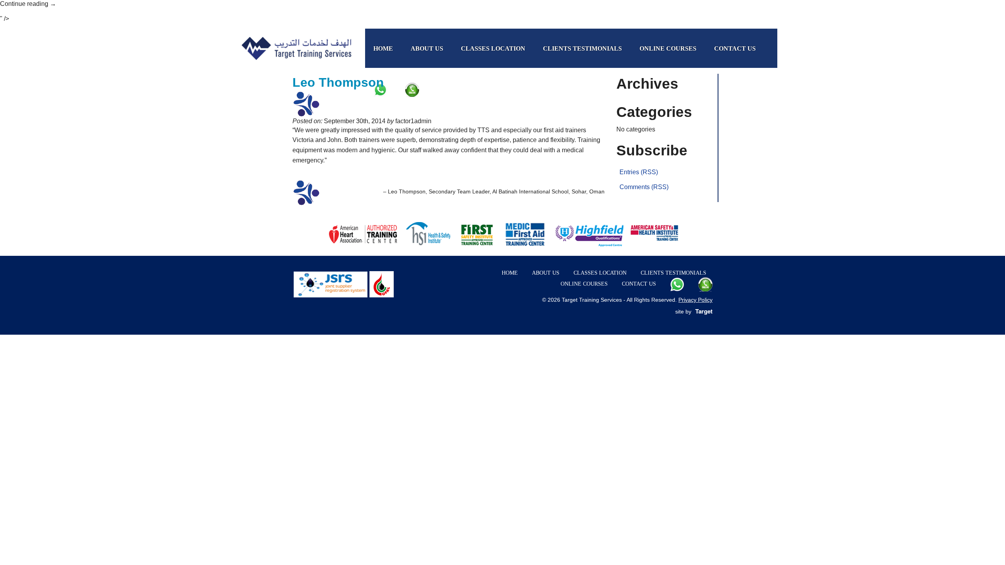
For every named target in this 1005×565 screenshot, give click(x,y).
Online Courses (668, 48)
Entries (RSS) (638, 172)
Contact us (735, 48)
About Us (427, 48)
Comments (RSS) (644, 187)
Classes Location (493, 48)
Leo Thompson (338, 82)
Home (383, 48)
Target (704, 311)
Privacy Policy (695, 300)
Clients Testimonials (582, 48)
